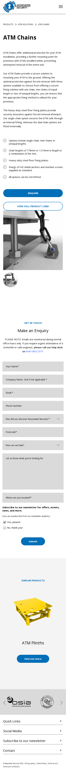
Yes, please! (13, 522)
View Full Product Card (33, 206)
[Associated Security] (16, 7)
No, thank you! (15, 527)
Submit (33, 541)
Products (8, 24)
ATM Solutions (25, 24)
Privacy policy (30, 763)
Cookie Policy (41, 763)
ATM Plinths (33, 642)
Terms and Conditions (11, 766)
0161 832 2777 (34, 351)
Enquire (33, 193)
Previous (4, 703)
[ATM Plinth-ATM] (33, 611)
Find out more (33, 658)
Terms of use (52, 763)
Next (61, 703)
